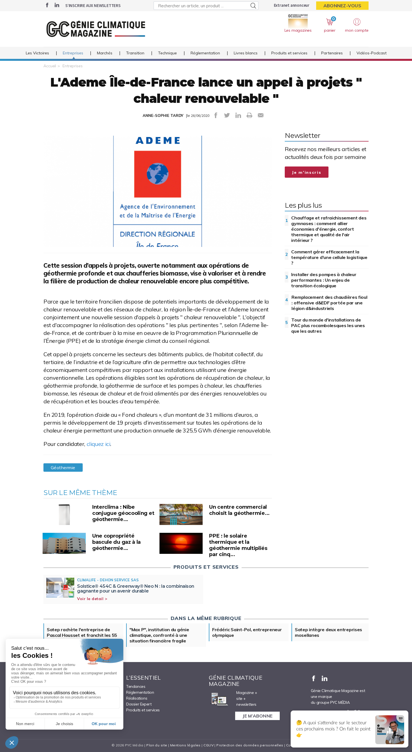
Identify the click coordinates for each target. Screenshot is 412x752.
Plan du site (156, 745)
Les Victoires (37, 52)
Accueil (49, 66)
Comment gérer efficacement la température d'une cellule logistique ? (329, 257)
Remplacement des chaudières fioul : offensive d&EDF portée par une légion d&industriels (329, 302)
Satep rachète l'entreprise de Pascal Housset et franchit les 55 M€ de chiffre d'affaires (82, 635)
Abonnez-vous (342, 5)
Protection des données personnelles (249, 745)
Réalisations (136, 698)
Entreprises (73, 52)
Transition (135, 52)
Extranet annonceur (291, 5)
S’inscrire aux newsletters (93, 5)
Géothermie (63, 467)
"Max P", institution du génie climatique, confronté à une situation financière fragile (159, 635)
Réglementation (205, 52)
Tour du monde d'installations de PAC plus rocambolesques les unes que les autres (328, 325)
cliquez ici (98, 443)
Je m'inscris (306, 172)
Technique (167, 52)
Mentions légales (185, 745)
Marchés (104, 52)
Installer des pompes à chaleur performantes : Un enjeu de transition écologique (323, 280)
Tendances (135, 686)
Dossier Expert (138, 704)
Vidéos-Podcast (371, 52)
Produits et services (289, 52)
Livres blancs (246, 52)
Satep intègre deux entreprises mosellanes (328, 632)
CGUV (208, 745)
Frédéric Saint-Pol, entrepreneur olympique (247, 632)
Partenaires (332, 52)
